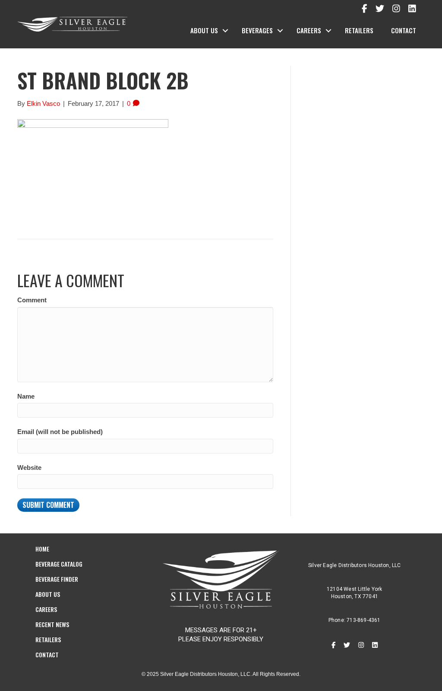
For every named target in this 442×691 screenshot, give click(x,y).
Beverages (257, 30)
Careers (309, 30)
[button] (225, 30)
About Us (204, 30)
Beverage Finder (56, 578)
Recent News (52, 624)
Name (26, 396)
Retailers (359, 30)
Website (29, 467)
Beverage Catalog (58, 563)
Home (42, 548)
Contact (403, 30)
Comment (32, 300)
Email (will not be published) (60, 431)
